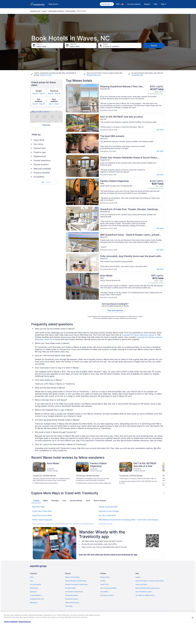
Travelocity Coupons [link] (71, 599)
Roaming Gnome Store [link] (37, 599)
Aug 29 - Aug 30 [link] (54, 93)
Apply (47, 182)
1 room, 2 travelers (111, 46)
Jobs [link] (31, 581)
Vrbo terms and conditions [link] (108, 588)
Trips (155, 4)
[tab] (36, 500)
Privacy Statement (11, 622)
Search (154, 45)
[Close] (192, 617)
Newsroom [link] (33, 591)
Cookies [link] (102, 581)
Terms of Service (24, 622)
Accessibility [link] (104, 591)
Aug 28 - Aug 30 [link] (38, 104)
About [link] (32, 577)
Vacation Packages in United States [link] (76, 584)
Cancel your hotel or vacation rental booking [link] (149, 581)
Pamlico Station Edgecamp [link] (42, 520)
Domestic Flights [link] (70, 588)
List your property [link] (35, 584)
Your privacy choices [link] (107, 595)
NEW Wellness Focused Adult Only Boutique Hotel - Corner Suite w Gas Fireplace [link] (128, 520)
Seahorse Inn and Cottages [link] (109, 511)
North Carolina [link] (70, 11)
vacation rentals (45, 75)
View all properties (115, 310)
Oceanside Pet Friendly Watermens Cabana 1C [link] (139, 335)
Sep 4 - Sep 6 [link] (54, 104)
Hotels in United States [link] (72, 577)
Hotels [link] (44, 11)
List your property (133, 4)
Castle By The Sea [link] (105, 524)
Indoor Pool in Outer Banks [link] (42, 515)
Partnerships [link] (34, 588)
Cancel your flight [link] (141, 584)
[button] (98, 493)
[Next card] (162, 474)
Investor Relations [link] (35, 595)
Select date (41, 46)
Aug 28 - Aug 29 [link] (38, 93)
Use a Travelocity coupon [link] (143, 591)
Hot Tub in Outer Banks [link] (107, 515)
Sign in (163, 4)
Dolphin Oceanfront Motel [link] (108, 507)
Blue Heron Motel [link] (38, 507)
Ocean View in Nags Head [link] (42, 511)
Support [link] (137, 577)
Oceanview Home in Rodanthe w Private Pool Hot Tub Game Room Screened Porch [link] (63, 524)
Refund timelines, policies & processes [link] (147, 588)
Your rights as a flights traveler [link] (144, 595)
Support (147, 4)
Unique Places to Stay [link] (72, 602)
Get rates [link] (160, 130)
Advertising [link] (33, 602)
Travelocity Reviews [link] (71, 595)
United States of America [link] (56, 11)
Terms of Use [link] (104, 584)
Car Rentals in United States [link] (74, 591)
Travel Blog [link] (68, 606)
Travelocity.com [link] (35, 11)
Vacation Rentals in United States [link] (75, 581)
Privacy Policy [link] (104, 577)
